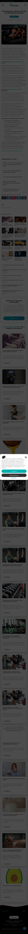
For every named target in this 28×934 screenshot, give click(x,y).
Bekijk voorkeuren (14, 475)
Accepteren (14, 471)
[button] (26, 457)
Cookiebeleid (13, 478)
